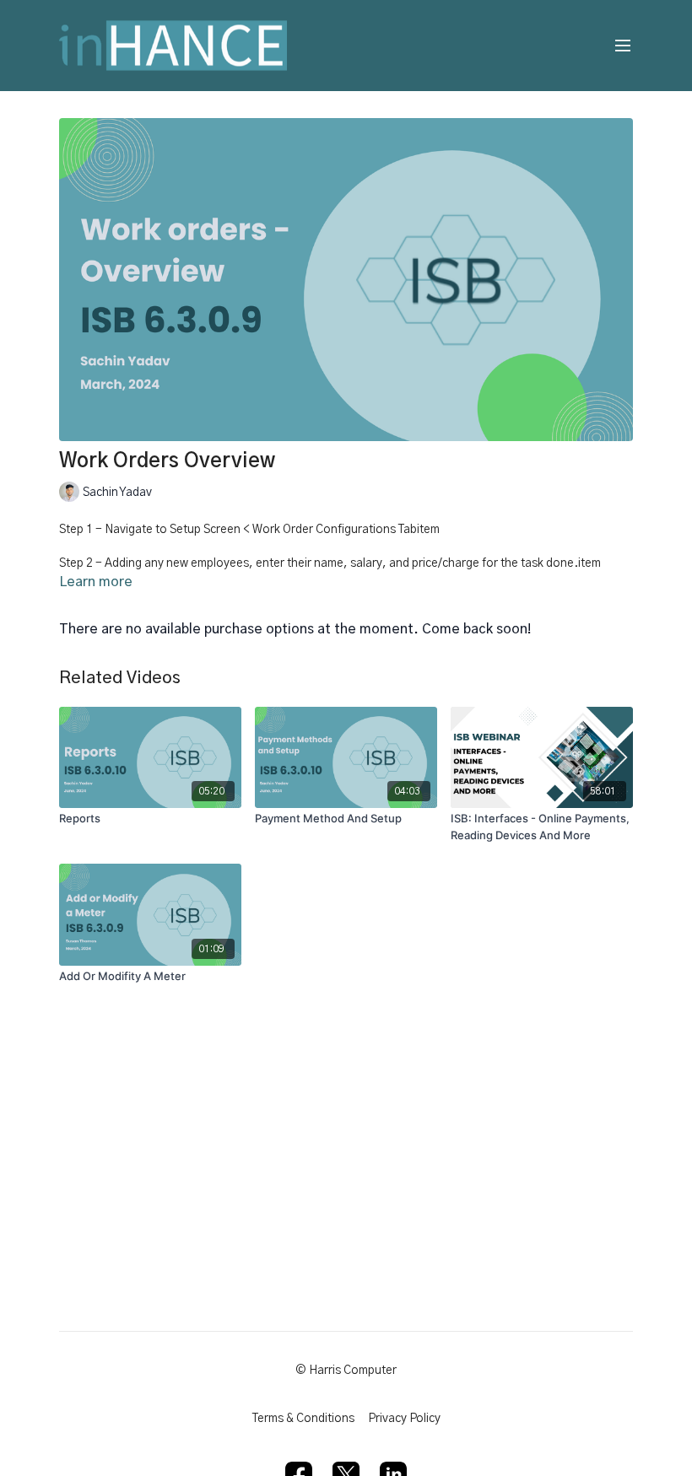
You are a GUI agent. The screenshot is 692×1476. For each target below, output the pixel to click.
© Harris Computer (346, 1370)
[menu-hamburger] (623, 46)
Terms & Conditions (303, 1419)
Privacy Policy (404, 1419)
